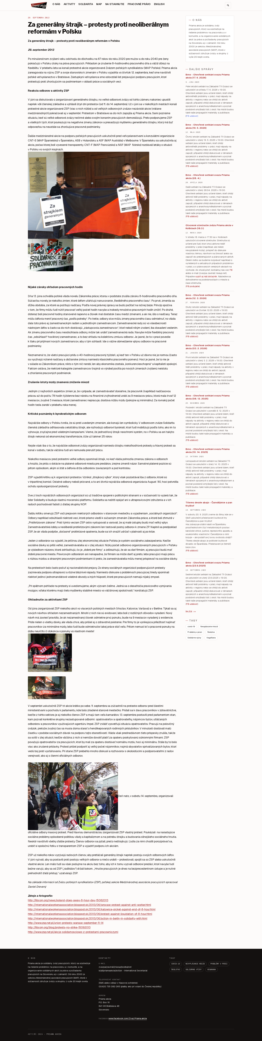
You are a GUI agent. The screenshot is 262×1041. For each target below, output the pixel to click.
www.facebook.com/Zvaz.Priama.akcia (127, 1018)
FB (231, 270)
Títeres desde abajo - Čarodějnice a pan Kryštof (209, 504)
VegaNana (211, 638)
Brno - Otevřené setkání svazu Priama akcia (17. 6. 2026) (208, 76)
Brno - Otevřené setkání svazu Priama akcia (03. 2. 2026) (208, 347)
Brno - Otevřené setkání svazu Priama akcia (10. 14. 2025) (208, 451)
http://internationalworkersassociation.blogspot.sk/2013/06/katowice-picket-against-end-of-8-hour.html (91, 909)
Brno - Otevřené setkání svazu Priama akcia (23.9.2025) (208, 564)
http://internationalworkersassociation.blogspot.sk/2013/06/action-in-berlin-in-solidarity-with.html (87, 918)
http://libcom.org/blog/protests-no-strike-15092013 (59, 927)
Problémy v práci (195, 632)
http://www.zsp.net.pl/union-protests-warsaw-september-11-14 (65, 923)
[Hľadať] (228, 5)
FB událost (192, 336)
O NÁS (56, 4)
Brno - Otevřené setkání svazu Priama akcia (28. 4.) (208, 177)
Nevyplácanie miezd (209, 626)
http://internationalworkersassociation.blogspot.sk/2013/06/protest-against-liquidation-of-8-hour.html (90, 914)
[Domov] (39, 5)
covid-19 (191, 626)
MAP (99, 4)
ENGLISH (159, 4)
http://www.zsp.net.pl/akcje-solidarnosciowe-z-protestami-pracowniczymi (73, 932)
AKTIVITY (69, 4)
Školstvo (211, 632)
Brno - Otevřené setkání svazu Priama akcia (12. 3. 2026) (208, 297)
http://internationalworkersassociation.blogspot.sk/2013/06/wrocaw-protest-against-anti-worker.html (89, 905)
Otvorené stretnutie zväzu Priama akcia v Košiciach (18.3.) (209, 227)
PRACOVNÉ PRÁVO (139, 4)
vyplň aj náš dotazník (206, 276)
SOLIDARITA (85, 4)
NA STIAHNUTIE (114, 4)
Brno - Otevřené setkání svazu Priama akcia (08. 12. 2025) (208, 397)
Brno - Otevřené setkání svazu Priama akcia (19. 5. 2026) (208, 126)
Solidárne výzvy (194, 638)
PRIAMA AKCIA (54, 1034)
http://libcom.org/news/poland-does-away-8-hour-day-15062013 (68, 900)
